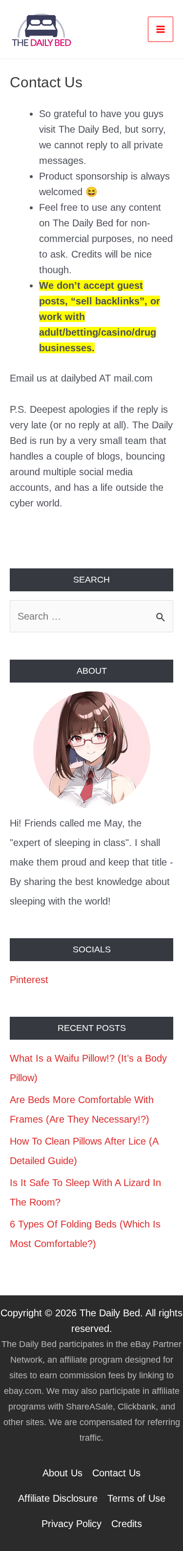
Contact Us (116, 1473)
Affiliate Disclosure (58, 1498)
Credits (126, 1523)
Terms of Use (136, 1498)
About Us (62, 1473)
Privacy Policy (71, 1523)
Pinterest (29, 979)
